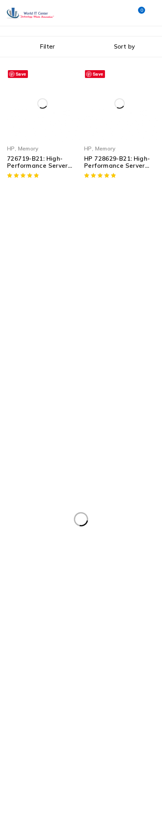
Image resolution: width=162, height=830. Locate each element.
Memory (28, 148)
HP (11, 148)
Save (21, 74)
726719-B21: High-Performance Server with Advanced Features (37, 169)
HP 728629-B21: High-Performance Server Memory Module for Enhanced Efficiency (117, 169)
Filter (47, 46)
